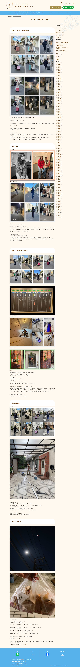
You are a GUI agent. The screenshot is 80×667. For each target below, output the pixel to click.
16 (62, 32)
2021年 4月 (58, 147)
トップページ (9, 16)
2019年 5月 (58, 182)
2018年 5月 (58, 201)
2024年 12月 (58, 78)
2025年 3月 (58, 73)
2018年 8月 (58, 196)
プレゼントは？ (16, 522)
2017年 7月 (58, 217)
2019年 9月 (58, 176)
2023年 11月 (58, 98)
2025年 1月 (58, 77)
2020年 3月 (58, 167)
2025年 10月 (58, 63)
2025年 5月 (58, 70)
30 (62, 35)
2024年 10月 (58, 81)
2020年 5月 (58, 164)
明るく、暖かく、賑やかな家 (20, 30)
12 (57, 32)
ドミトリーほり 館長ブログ (17, 16)
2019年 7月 (58, 179)
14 (60, 32)
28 (60, 35)
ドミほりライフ (52, 13)
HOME (10, 13)
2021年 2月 (58, 150)
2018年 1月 (58, 207)
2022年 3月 (58, 129)
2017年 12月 (58, 209)
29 (61, 35)
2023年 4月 (58, 109)
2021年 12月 (58, 134)
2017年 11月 (58, 210)
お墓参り (58, 59)
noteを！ (58, 41)
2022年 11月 (58, 117)
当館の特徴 (17, 13)
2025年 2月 (58, 75)
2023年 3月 (58, 111)
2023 (58, 37)
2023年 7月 (58, 105)
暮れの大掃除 (16, 403)
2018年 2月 (58, 206)
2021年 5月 (58, 145)
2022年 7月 (58, 123)
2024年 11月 (58, 80)
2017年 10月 (58, 212)
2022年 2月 (58, 131)
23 (62, 34)
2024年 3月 (58, 92)
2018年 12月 (58, 190)
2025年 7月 (58, 67)
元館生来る (15, 146)
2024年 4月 (58, 91)
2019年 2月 (58, 187)
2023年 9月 (58, 101)
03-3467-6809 (68, 3)
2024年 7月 (58, 86)
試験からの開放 (59, 55)
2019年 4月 (58, 184)
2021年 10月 (58, 137)
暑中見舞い (58, 48)
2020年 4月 (58, 165)
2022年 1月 (58, 133)
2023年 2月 (58, 112)
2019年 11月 (58, 173)
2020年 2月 (58, 168)
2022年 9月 (58, 120)
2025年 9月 (58, 64)
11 (56, 32)
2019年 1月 (58, 189)
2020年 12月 (58, 153)
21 (60, 34)
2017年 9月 (58, 214)
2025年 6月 (58, 69)
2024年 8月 (58, 84)
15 (61, 32)
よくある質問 (68, 13)
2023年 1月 (58, 114)
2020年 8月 (58, 159)
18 (56, 34)
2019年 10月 (58, 175)
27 (59, 35)
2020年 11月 (58, 154)
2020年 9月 (58, 158)
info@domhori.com (18, 665)
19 (57, 34)
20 (59, 34)
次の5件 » (11, 646)
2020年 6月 (58, 162)
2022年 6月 (58, 125)
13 (59, 32)
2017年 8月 (58, 215)
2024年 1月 (58, 95)
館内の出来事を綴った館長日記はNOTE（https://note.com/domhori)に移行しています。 (63, 44)
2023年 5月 (58, 108)
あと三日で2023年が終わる (20, 251)
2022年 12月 (58, 115)
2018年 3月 (58, 204)
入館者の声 (60, 13)
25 (56, 35)
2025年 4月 (58, 72)
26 (57, 35)
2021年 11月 (58, 136)
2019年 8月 (58, 178)
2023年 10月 (58, 100)
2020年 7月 (58, 161)
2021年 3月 (58, 148)
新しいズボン (58, 56)
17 (63, 32)
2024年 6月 (58, 87)
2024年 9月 (58, 83)
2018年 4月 (58, 203)
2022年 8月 (58, 122)
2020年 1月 (58, 170)
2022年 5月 (58, 126)
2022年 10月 (58, 119)
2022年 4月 (58, 128)
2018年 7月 (58, 198)
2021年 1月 (58, 151)
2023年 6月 (58, 106)
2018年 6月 (58, 200)
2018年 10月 (58, 193)
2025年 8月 (58, 66)
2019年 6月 (58, 181)
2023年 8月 (58, 103)
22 (61, 34)
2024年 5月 (58, 89)
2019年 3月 (58, 186)
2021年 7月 (58, 142)
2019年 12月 (58, 172)
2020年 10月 (58, 156)
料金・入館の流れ (41, 13)
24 (63, 34)
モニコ (57, 58)
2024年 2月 (58, 94)
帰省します (58, 53)
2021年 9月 (58, 139)
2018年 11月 (58, 192)
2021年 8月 (58, 140)
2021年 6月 (58, 144)
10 (63, 30)
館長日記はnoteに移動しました (62, 47)
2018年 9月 (58, 195)
